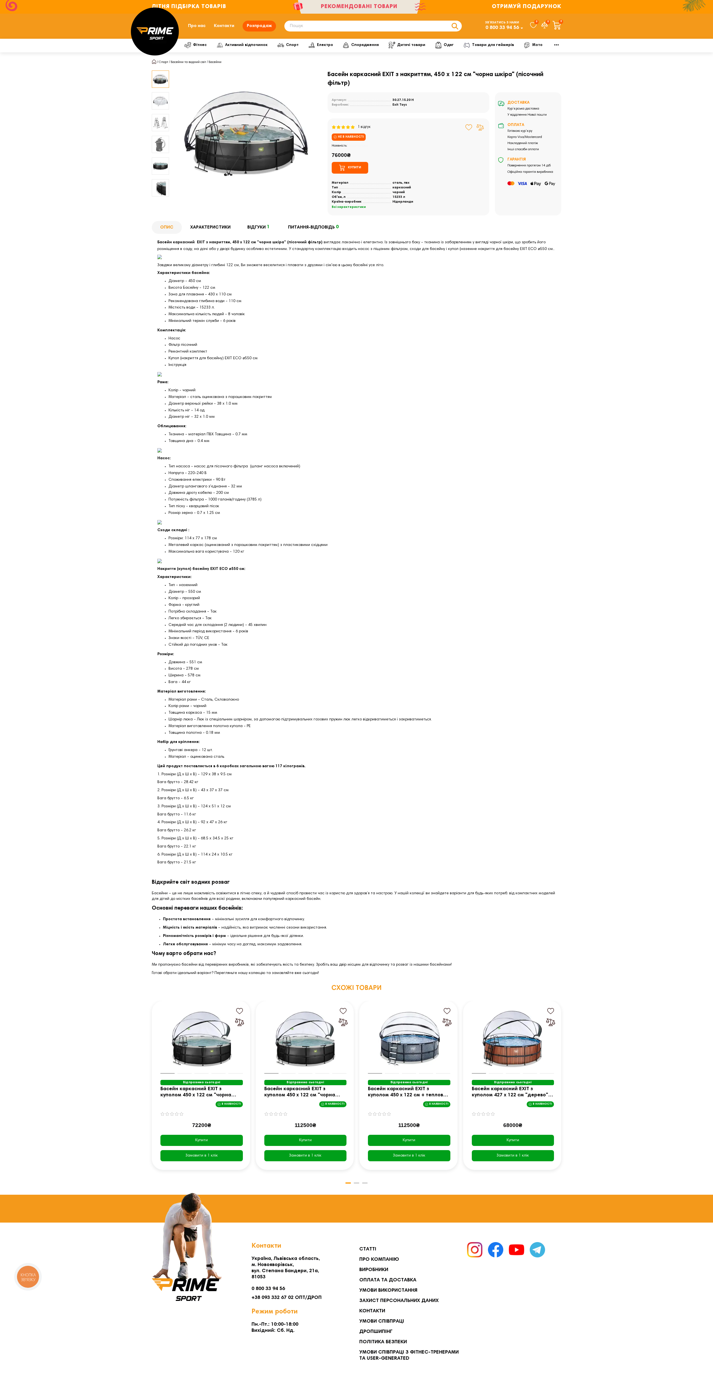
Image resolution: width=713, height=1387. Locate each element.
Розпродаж (259, 26)
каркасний (401, 187)
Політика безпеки (383, 1342)
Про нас (197, 26)
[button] (160, 71)
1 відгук (362, 127)
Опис (167, 227)
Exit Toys (399, 104)
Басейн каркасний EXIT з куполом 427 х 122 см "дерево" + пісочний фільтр (512, 1093)
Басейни (215, 62)
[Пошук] (454, 26)
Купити (201, 1140)
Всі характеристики (349, 207)
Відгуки (258, 227)
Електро (325, 45)
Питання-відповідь (313, 227)
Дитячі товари (411, 45)
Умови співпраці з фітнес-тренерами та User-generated (409, 1355)
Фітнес (200, 45)
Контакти (224, 26)
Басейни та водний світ (188, 62)
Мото (537, 45)
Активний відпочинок (246, 45)
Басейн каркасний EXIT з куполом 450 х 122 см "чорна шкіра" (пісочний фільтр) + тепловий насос (299, 1093)
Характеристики (210, 227)
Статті (367, 1249)
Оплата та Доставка (387, 1280)
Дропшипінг (375, 1331)
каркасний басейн (302, 899)
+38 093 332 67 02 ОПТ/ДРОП (286, 1297)
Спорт (292, 45)
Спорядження (365, 45)
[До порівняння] (480, 127)
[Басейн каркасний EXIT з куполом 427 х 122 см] (513, 1039)
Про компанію (379, 1259)
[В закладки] (468, 127)
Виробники (373, 1269)
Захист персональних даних (399, 1300)
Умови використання (388, 1290)
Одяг (449, 45)
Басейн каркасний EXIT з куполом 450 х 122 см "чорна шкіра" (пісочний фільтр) (195, 1093)
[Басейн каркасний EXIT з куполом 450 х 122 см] (201, 1039)
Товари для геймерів (493, 45)
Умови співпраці (381, 1321)
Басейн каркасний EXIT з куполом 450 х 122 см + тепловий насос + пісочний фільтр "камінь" (408, 1093)
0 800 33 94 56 (502, 27)
